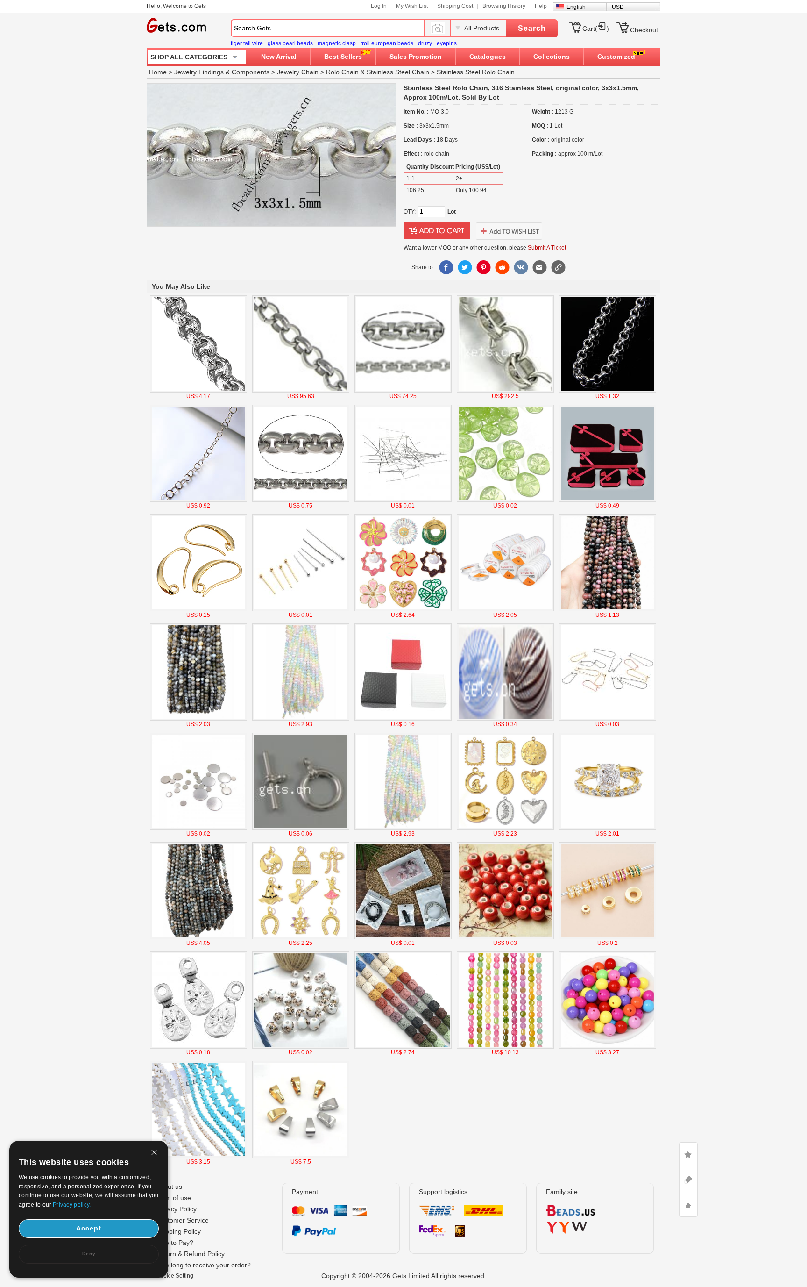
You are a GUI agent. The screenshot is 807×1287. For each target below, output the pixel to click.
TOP (688, 1204)
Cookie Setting (174, 1276)
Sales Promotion (415, 56)
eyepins (447, 43)
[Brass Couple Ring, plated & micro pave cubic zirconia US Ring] (607, 828)
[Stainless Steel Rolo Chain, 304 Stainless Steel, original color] (505, 390)
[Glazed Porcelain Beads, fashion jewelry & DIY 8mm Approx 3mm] (505, 937)
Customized (616, 56)
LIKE (688, 1155)
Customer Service (182, 1220)
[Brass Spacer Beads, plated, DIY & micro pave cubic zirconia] (607, 937)
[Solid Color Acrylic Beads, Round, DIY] (607, 1047)
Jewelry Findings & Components (221, 72)
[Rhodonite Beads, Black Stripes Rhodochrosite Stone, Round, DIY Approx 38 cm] (607, 609)
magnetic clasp (337, 43)
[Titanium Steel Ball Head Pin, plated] (300, 609)
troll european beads (387, 43)
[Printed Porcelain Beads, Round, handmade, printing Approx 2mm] (300, 1047)
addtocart (437, 231)
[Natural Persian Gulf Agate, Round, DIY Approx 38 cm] (198, 718)
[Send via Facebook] (446, 267)
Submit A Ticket (547, 247)
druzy (425, 43)
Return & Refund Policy (190, 1254)
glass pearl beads (290, 43)
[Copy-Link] (558, 267)
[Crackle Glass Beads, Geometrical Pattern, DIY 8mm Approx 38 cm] (505, 1047)
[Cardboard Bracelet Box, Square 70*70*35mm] (403, 718)
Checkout (644, 30)
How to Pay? (174, 1242)
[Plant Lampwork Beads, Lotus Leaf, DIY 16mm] (505, 500)
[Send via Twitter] (465, 267)
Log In (379, 6)
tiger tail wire (247, 43)
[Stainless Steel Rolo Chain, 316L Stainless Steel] (403, 390)
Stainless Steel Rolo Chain (476, 72)
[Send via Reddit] (502, 267)
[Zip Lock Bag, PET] (403, 937)
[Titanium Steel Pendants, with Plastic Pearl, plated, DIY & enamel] (403, 609)
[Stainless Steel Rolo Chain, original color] (198, 390)
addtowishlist (509, 231)
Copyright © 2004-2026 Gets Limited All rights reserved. (403, 1276)
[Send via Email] (539, 267)
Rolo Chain (342, 72)
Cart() (595, 28)
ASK (688, 1179)
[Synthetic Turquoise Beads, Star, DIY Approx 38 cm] (198, 1156)
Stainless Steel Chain (398, 72)
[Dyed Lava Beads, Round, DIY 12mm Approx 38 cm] (403, 1047)
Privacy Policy (176, 1209)
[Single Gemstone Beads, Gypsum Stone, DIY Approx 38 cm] (300, 718)
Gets (176, 25)
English (576, 7)
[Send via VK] (521, 267)
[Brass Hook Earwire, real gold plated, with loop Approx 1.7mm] (198, 609)
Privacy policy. (72, 1204)
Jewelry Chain (298, 72)
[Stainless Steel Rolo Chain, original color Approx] (300, 390)
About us (169, 1186)
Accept (88, 1228)
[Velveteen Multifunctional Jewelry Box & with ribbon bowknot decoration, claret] (607, 500)
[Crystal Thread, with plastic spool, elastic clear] (505, 609)
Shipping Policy (178, 1231)
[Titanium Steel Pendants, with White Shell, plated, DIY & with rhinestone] (505, 828)
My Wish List (412, 6)
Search (532, 28)
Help (541, 6)
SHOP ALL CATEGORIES (188, 57)
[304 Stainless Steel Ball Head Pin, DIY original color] (403, 500)
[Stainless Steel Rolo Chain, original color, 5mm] (607, 390)
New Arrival (279, 56)
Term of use (173, 1197)
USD (618, 7)
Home (158, 72)
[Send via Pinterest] (483, 267)
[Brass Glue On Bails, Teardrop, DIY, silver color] (198, 1047)
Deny (89, 1253)
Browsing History (503, 6)
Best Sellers (343, 56)
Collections (551, 56)
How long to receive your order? (203, 1265)
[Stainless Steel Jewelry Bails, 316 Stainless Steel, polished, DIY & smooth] (300, 1156)
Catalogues (487, 56)
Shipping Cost (455, 6)
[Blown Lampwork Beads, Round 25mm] (505, 718)
